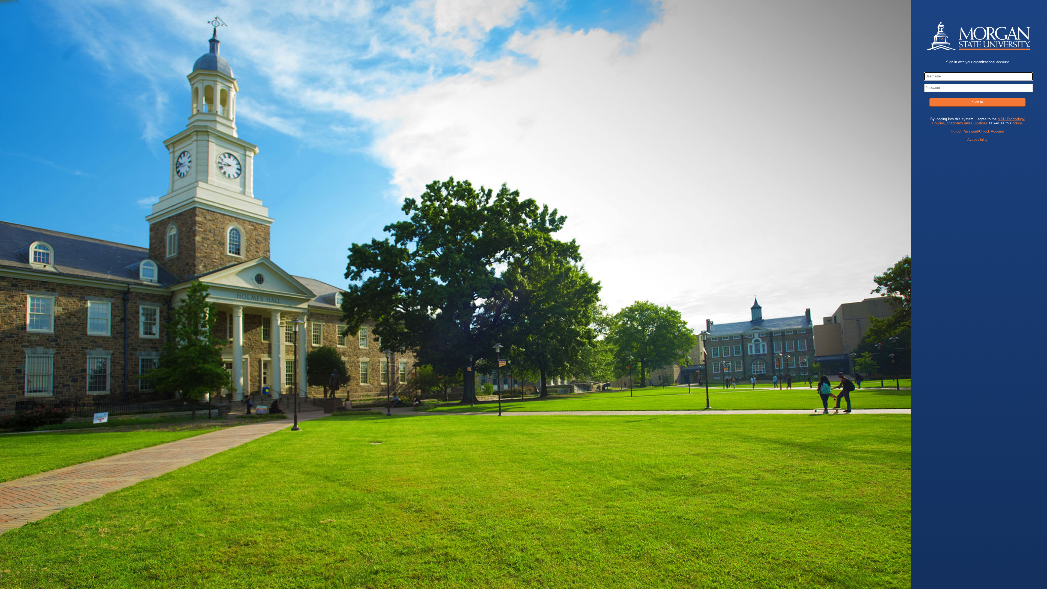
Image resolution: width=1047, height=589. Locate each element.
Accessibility (977, 139)
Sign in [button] (977, 102)
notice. (1017, 123)
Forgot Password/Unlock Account (977, 131)
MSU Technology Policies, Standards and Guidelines (978, 121)
